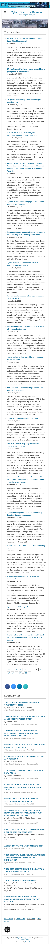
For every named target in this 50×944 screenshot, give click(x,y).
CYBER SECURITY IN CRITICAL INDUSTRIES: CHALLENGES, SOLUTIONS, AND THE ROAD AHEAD (22, 787)
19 (16, 673)
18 (13, 673)
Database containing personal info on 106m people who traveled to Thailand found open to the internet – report (25, 479)
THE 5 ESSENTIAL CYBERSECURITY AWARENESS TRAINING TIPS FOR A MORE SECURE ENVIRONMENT (24, 857)
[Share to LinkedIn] (19, 688)
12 (25, 670)
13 (28, 670)
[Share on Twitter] (13, 688)
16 (40, 670)
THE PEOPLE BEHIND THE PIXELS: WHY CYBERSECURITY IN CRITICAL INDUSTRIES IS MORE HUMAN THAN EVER (23, 733)
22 (26, 673)
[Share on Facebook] (7, 688)
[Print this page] (25, 688)
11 (21, 670)
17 (9, 673)
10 (17, 670)
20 (20, 673)
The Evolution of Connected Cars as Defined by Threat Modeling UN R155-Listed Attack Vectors (25, 637)
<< (9, 670)
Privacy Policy (25, 939)
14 (32, 670)
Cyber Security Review (26, 12)
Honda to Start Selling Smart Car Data (22, 418)
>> (30, 673)
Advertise (31, 919)
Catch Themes (29, 942)
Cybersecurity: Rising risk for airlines (22, 607)
